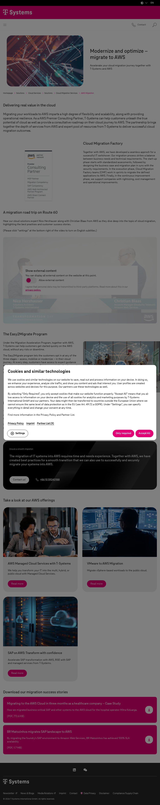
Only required (123, 433)
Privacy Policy (16, 423)
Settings (20, 433)
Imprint (30, 423)
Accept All (144, 433)
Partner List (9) (45, 423)
